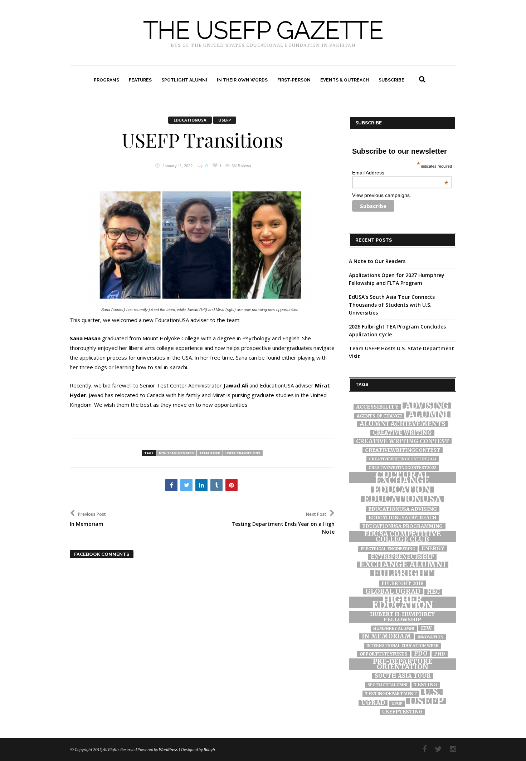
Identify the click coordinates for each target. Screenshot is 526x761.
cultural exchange (402, 477)
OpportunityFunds (384, 654)
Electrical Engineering (388, 549)
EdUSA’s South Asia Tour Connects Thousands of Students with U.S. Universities (392, 304)
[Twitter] (435, 749)
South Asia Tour (402, 676)
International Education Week (402, 645)
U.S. (431, 692)
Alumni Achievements (402, 424)
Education (402, 489)
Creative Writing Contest (402, 441)
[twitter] (186, 485)
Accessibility (377, 407)
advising (427, 405)
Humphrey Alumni (393, 628)
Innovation (430, 637)
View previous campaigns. (381, 195)
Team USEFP (209, 453)
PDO (421, 654)
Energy (433, 548)
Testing (425, 685)
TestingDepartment (391, 693)
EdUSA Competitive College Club (402, 536)
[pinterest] (231, 485)
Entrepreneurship (402, 557)
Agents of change (379, 416)
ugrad (373, 703)
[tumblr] (216, 485)
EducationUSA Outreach (402, 518)
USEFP (224, 120)
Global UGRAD (392, 591)
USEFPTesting (402, 712)
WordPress (168, 749)
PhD (439, 654)
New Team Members (176, 453)
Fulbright (402, 573)
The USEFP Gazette (263, 30)
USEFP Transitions (202, 140)
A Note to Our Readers (377, 261)
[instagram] (449, 749)
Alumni (428, 414)
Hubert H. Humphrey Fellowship (402, 617)
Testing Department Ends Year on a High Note (283, 523)
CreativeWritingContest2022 (402, 467)
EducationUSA (190, 120)
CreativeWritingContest (402, 450)
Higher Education (402, 602)
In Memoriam (386, 636)
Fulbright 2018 (402, 583)
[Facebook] (421, 749)
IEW (426, 628)
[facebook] (171, 485)
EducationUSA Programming (402, 526)
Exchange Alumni (402, 565)
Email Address (400, 173)
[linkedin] (201, 485)
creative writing (402, 433)
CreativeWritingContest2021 (402, 459)
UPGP (396, 703)
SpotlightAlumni (387, 685)
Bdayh (209, 749)
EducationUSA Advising (402, 509)
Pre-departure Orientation (402, 664)
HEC (433, 592)
